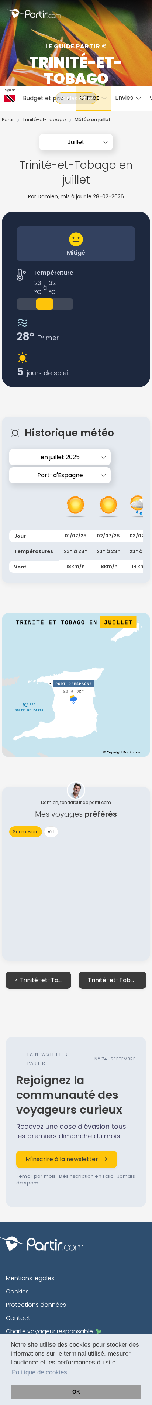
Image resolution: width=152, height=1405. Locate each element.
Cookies (17, 1291)
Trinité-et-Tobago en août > (117, 980)
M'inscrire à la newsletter (61, 1159)
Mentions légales (30, 1278)
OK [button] (76, 1392)
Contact (18, 1318)
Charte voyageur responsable (49, 1331)
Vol (51, 831)
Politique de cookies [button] (39, 1372)
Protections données (36, 1304)
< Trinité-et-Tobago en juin (43, 980)
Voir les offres (76, 98)
